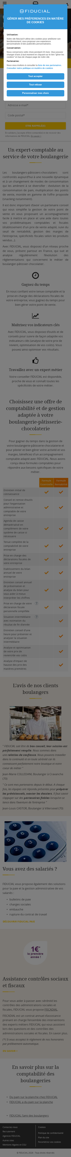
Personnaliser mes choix (35, 93)
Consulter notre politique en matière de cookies (30, 68)
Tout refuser (35, 84)
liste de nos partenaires (49, 65)
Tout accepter (35, 76)
